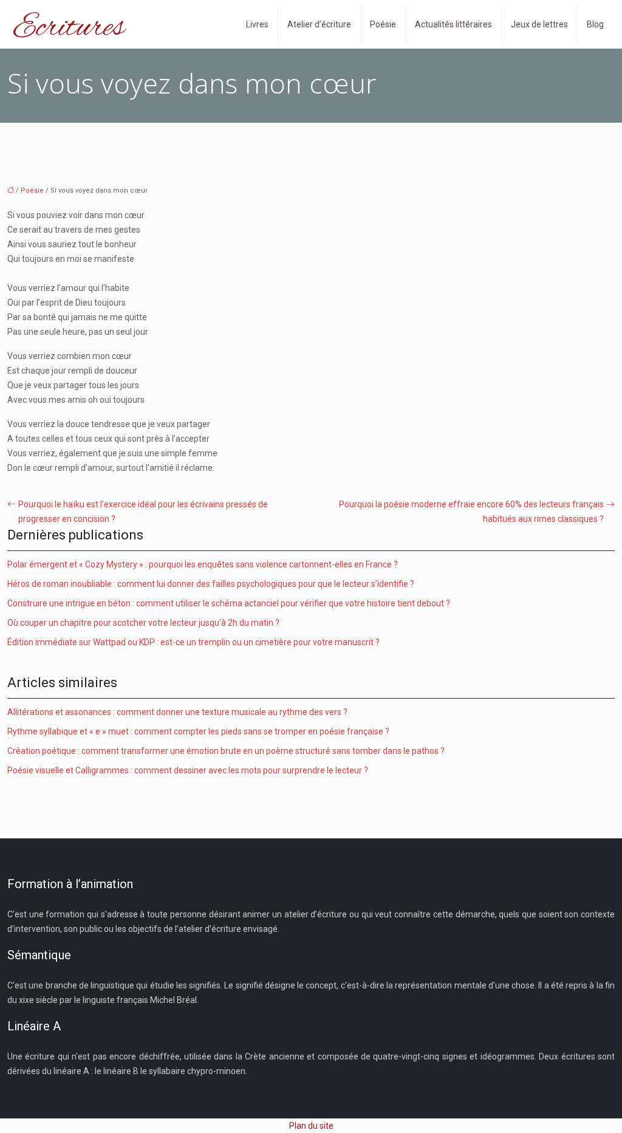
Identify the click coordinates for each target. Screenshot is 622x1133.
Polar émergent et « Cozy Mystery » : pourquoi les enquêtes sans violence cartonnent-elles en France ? (202, 564)
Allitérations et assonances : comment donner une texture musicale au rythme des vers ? (177, 712)
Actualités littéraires (453, 24)
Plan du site (311, 1126)
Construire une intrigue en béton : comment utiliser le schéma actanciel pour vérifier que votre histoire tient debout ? (228, 603)
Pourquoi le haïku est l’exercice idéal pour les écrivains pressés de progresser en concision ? (143, 511)
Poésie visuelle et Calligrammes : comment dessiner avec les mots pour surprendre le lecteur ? (187, 770)
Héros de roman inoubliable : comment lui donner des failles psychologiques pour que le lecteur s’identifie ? (210, 584)
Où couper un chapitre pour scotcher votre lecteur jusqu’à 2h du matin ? (143, 623)
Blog (595, 24)
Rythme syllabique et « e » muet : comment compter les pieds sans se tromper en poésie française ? (198, 731)
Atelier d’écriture (319, 24)
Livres (257, 24)
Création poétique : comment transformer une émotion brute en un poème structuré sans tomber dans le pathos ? (226, 751)
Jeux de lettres (539, 24)
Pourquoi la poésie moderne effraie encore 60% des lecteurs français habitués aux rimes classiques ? (471, 511)
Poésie (383, 24)
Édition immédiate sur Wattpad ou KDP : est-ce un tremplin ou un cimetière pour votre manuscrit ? (193, 642)
